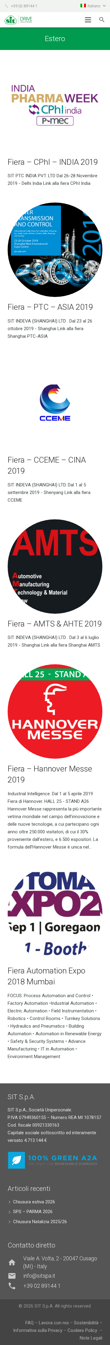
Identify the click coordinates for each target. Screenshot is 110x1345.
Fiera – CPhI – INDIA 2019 (53, 162)
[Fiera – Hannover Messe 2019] (55, 711)
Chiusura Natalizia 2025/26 (40, 1221)
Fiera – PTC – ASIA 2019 (50, 307)
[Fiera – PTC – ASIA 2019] (55, 250)
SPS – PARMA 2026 (33, 1211)
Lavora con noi (54, 1323)
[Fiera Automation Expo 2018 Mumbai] (55, 913)
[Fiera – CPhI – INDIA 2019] (55, 105)
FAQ (29, 1323)
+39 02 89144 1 (24, 6)
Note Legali (91, 1338)
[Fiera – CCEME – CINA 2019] (55, 402)
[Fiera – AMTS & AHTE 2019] (55, 566)
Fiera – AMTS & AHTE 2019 (55, 623)
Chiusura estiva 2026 (34, 1202)
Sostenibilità (86, 1323)
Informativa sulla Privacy (38, 1330)
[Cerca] (102, 19)
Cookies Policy (83, 1330)
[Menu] (88, 19)
